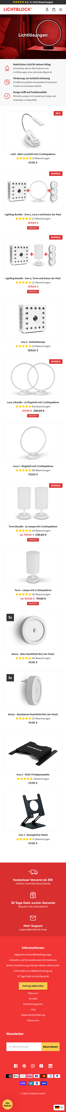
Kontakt (33, 998)
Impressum (33, 1020)
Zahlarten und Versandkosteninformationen (33, 960)
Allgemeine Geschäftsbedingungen (33, 954)
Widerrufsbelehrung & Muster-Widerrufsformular (33, 965)
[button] (7, 1104)
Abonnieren (50, 1046)
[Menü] (60, 9)
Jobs (33, 1009)
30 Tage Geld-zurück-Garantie (33, 976)
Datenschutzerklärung (33, 1015)
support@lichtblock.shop (33, 929)
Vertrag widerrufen (33, 986)
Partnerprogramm (33, 1004)
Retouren (33, 993)
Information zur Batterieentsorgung (33, 971)
